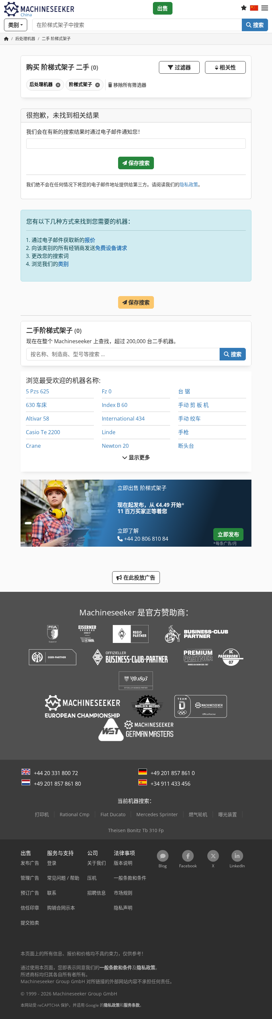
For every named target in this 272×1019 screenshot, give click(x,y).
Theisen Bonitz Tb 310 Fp (136, 830)
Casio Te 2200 (43, 432)
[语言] (254, 8)
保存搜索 (138, 163)
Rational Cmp (75, 814)
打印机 (42, 814)
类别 (63, 264)
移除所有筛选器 (129, 85)
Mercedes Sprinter (157, 814)
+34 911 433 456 (170, 783)
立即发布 (228, 534)
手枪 (183, 432)
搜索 (258, 25)
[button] (264, 8)
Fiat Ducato (113, 814)
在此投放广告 (139, 577)
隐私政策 (188, 184)
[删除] (57, 85)
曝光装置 (227, 814)
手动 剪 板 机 (193, 405)
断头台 (186, 445)
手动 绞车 (189, 418)
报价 (90, 240)
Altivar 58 (37, 418)
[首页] (6, 38)
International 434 (123, 418)
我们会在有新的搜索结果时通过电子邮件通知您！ (84, 131)
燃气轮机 (198, 814)
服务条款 (132, 1005)
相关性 (227, 67)
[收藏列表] (244, 8)
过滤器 (182, 67)
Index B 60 (114, 405)
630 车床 (36, 405)
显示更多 (138, 457)
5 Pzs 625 (37, 391)
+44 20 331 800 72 (56, 773)
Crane (33, 445)
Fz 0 (106, 391)
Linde (108, 432)
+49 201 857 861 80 (57, 783)
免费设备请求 (111, 248)
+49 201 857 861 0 (173, 773)
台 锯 (184, 391)
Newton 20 (115, 445)
